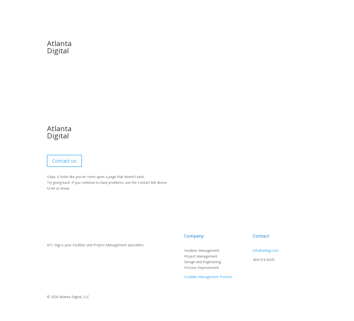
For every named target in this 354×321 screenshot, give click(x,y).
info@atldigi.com (266, 250)
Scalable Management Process (208, 276)
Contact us (64, 160)
